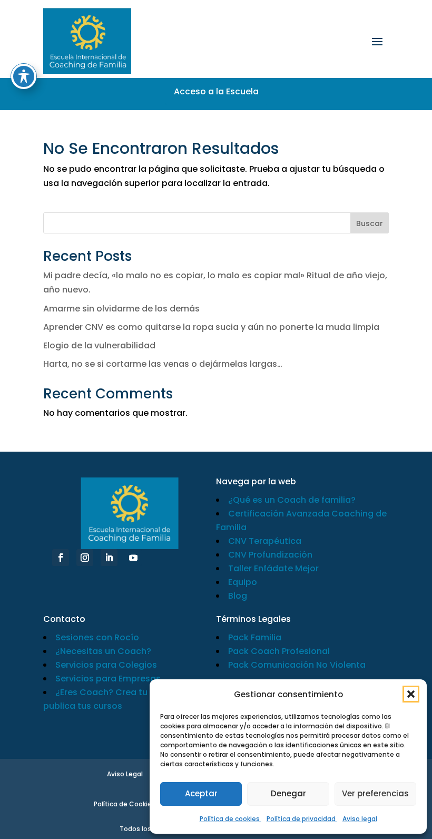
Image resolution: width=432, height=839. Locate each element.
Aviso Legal (125, 773)
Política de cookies (230, 818)
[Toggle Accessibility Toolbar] (23, 76)
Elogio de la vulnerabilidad (99, 345)
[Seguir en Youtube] (133, 557)
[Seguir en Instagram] (84, 557)
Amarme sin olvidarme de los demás (121, 309)
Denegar (288, 793)
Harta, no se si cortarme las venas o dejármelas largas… (162, 364)
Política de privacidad (302, 818)
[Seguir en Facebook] (60, 557)
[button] (411, 694)
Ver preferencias (375, 793)
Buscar (369, 223)
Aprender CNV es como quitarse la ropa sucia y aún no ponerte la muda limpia (211, 327)
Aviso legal (359, 818)
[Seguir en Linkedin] (109, 557)
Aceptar (201, 793)
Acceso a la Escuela (216, 91)
